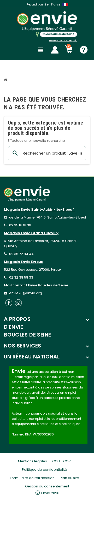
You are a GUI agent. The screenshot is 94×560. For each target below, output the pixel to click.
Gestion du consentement (47, 486)
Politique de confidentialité (44, 469)
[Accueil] (6, 80)
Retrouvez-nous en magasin (63, 40)
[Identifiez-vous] (55, 50)
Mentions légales (32, 461)
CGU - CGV (61, 461)
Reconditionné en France (43, 5)
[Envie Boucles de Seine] (47, 21)
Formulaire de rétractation (32, 477)
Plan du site (69, 477)
